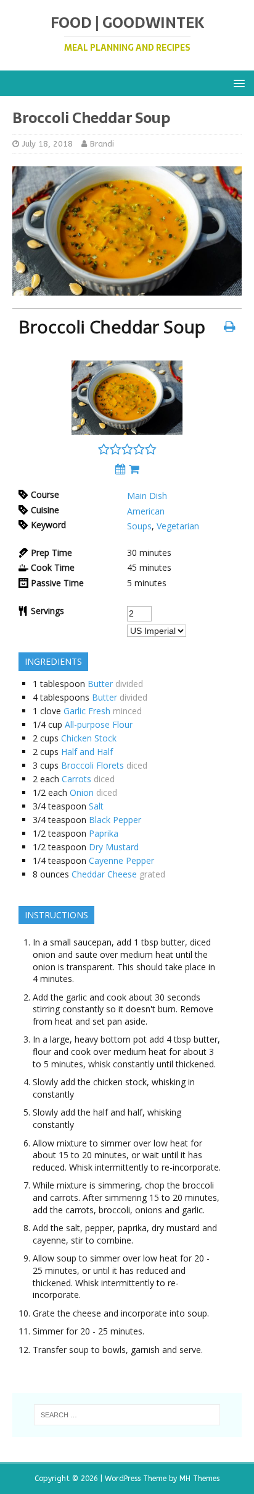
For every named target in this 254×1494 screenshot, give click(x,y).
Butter (100, 683)
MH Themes (199, 1478)
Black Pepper (115, 820)
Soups (139, 526)
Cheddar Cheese (104, 874)
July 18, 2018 (47, 143)
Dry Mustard (114, 847)
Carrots (76, 779)
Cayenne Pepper (121, 860)
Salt (96, 806)
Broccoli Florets (92, 765)
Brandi (102, 143)
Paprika (103, 833)
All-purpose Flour (99, 724)
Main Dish (147, 496)
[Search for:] (127, 1414)
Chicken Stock (89, 738)
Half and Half (87, 752)
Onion (82, 792)
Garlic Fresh (86, 711)
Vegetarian (178, 526)
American (146, 511)
